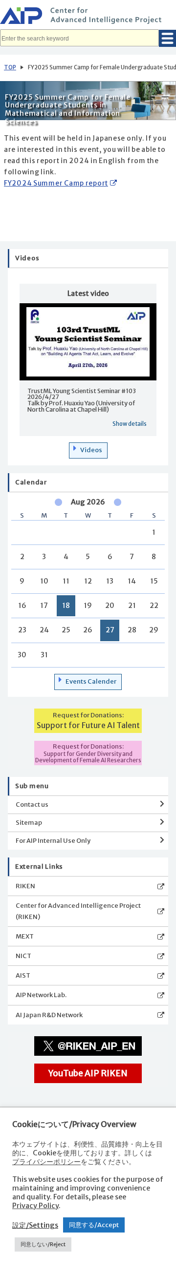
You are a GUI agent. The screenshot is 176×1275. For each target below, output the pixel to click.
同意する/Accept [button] (94, 1225)
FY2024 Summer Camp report (56, 183)
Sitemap (29, 822)
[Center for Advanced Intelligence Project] (88, 17)
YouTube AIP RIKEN (88, 1073)
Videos (91, 450)
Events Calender (91, 681)
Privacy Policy (35, 1205)
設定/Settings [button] (35, 1225)
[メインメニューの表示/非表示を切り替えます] (167, 38)
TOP (10, 67)
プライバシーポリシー (46, 1161)
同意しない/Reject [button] (43, 1244)
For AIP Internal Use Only (53, 840)
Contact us (32, 804)
